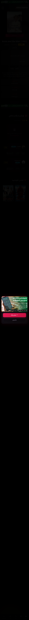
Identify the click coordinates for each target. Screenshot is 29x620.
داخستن (14, 320)
